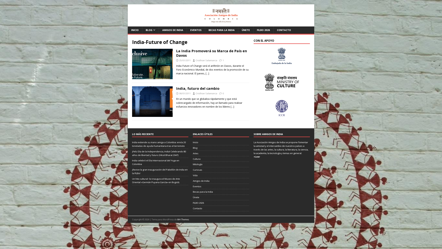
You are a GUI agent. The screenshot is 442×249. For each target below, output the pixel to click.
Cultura (196, 158)
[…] (207, 73)
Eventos (195, 30)
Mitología (197, 164)
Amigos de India (172, 30)
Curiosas (197, 169)
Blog (149, 30)
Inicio (135, 30)
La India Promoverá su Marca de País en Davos (211, 53)
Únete (246, 30)
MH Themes (183, 219)
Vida (195, 175)
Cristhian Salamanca (206, 60)
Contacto (284, 30)
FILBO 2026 (263, 30)
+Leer (257, 156)
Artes (195, 153)
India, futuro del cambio (197, 88)
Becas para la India (222, 30)
